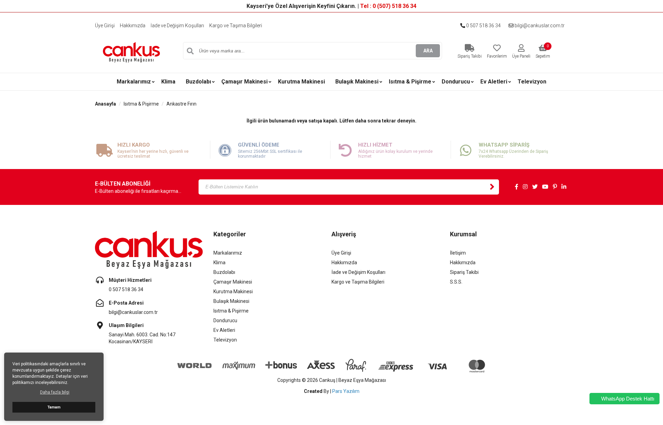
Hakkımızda (132, 25)
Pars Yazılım (345, 391)
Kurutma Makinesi (301, 81)
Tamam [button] (53, 407)
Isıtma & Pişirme (410, 81)
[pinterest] (555, 187)
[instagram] (525, 187)
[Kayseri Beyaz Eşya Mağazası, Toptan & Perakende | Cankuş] (131, 52)
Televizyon (532, 81)
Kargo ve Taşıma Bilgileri (235, 25)
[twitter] (534, 187)
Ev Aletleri (493, 81)
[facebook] (516, 187)
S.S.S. (456, 282)
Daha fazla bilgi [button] (54, 392)
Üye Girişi (105, 25)
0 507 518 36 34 (483, 25)
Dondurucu (456, 81)
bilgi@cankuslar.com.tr (539, 25)
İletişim (458, 253)
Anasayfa (105, 104)
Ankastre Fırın (181, 104)
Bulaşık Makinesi (356, 81)
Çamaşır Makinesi (244, 81)
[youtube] (545, 187)
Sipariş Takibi (464, 272)
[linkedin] (564, 187)
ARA (428, 50)
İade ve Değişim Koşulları (177, 25)
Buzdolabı (198, 81)
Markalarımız (134, 81)
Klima (168, 81)
